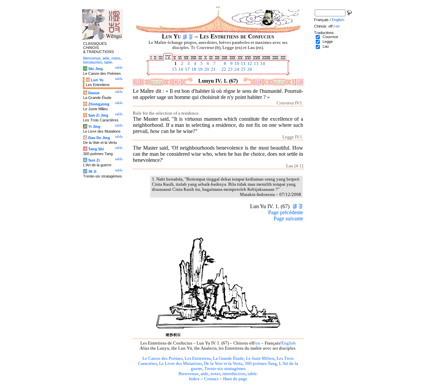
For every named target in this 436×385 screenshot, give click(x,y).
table (252, 373)
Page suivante (288, 218)
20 (206, 69)
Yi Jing (94, 126)
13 (256, 63)
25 (243, 69)
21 (213, 69)
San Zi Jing (98, 115)
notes (215, 373)
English (288, 343)
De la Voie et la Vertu (223, 363)
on (257, 343)
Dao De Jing (99, 138)
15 (174, 69)
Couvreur (330, 37)
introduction (234, 373)
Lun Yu (97, 80)
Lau (326, 46)
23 (230, 69)
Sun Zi (94, 160)
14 (262, 63)
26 (249, 69)
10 (236, 63)
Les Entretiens (198, 358)
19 (200, 69)
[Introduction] (185, 36)
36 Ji (92, 171)
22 (223, 69)
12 (249, 63)
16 (180, 69)
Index (194, 378)
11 (243, 63)
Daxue (93, 93)
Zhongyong (98, 104)
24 (236, 69)
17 (187, 69)
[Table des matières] (191, 36)
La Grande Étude (228, 358)
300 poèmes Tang (261, 363)
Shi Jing (95, 69)
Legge (328, 41)
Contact (211, 378)
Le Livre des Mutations (180, 363)
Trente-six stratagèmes (225, 368)
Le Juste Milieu (260, 358)
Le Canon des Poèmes (162, 358)
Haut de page (235, 378)
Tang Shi (96, 149)
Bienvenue (188, 373)
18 (193, 69)
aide (204, 373)
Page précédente (285, 212)
